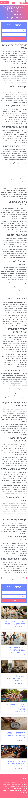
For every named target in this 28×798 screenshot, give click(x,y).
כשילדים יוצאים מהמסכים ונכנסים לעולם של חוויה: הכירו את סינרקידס (15, 650)
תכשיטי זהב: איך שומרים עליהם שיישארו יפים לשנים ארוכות (15, 735)
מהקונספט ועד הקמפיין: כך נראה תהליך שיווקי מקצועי (15, 623)
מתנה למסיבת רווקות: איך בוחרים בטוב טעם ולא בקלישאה (15, 706)
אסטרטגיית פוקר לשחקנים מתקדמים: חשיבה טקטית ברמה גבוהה (15, 763)
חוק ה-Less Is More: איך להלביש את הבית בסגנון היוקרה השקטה (15, 678)
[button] (13, 2)
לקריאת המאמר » (20, 626)
